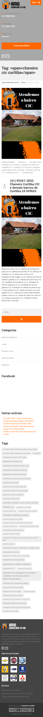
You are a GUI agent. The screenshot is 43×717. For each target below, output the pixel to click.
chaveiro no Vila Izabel (12, 591)
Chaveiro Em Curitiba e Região (13, 429)
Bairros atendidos (9, 337)
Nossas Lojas (7, 351)
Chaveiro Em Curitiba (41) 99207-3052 (15, 697)
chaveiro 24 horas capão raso (14, 457)
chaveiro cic (7, 167)
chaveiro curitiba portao (11, 534)
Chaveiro (36, 453)
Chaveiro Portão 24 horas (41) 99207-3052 (16, 599)
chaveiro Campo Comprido (13, 495)
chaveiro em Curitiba (11, 552)
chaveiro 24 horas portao (14, 475)
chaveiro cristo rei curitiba (27, 511)
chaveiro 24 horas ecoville (15, 470)
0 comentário (27, 173)
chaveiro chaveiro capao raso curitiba (20, 503)
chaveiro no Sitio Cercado (13, 587)
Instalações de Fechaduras (11, 690)
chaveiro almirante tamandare (15, 491)
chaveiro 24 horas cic (30, 165)
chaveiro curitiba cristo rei (29, 526)
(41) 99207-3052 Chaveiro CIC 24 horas (17, 453)
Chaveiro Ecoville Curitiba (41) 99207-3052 (21, 548)
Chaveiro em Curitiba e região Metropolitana (18, 426)
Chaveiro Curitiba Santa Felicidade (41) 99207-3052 (20, 539)
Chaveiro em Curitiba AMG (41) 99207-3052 (16, 556)
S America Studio (28, 706)
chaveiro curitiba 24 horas (15, 515)
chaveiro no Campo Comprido (17, 564)
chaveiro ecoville (9, 544)
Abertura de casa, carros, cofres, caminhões (17, 693)
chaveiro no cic (12, 173)
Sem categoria (8, 358)
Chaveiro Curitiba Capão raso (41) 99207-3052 (17, 523)
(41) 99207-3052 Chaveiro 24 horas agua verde (20, 449)
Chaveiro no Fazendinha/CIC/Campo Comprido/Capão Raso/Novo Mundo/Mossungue (19, 576)
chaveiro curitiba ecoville (13, 530)
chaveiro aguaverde (11, 483)
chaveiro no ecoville (24, 568)
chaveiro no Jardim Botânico (16, 583)
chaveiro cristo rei (9, 511)
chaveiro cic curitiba (22, 167)
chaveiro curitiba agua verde (12, 519)
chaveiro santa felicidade (14, 603)
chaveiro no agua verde (13, 560)
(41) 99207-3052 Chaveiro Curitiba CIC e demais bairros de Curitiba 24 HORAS (25, 186)
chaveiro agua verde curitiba (14, 487)
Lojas (4, 344)
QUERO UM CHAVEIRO (21, 46)
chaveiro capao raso (11, 499)
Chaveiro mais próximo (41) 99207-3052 (17, 424)
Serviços (22, 162)
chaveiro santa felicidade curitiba (16, 607)
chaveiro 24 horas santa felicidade (16, 479)
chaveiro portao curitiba (13, 595)
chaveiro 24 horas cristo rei (16, 466)
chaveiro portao (29, 591)
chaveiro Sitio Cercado (10, 611)
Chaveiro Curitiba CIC (10, 526)
